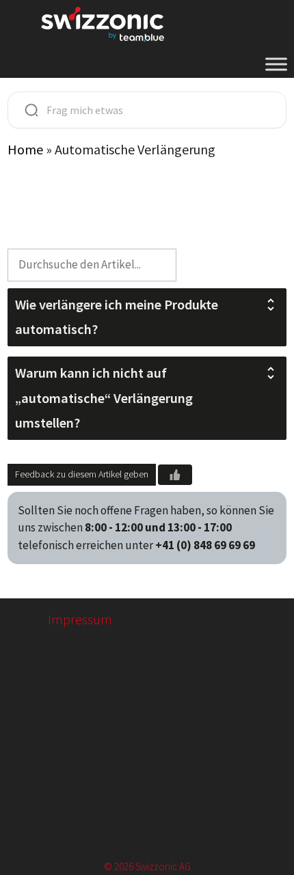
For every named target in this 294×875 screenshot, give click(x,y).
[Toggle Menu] (276, 63)
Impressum (80, 619)
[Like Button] (175, 474)
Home (25, 149)
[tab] (147, 317)
